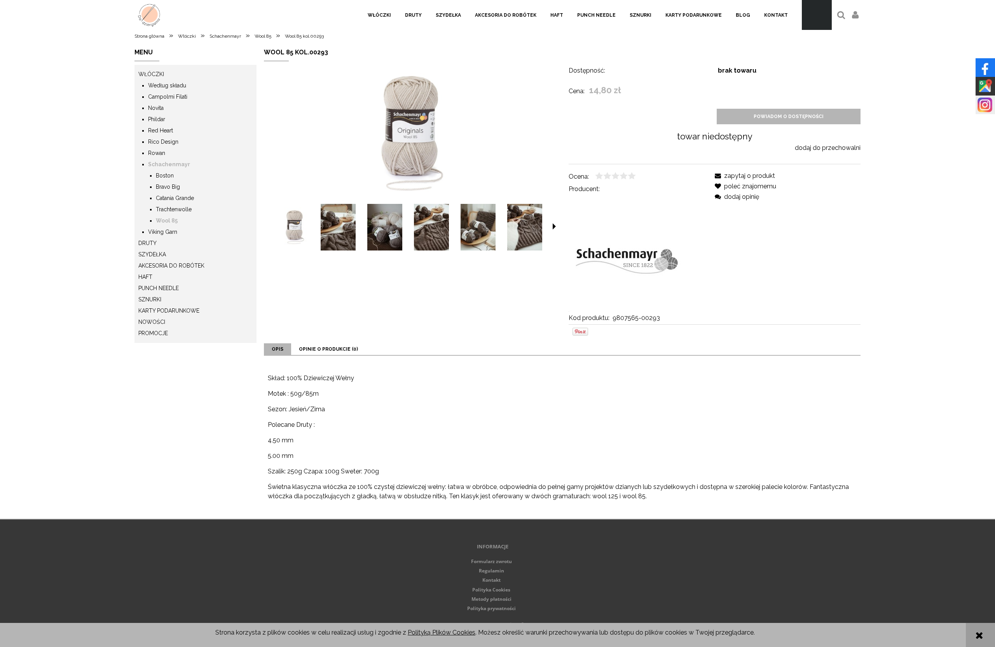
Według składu (167, 85)
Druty (147, 243)
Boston (165, 175)
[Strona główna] (149, 15)
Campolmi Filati (167, 97)
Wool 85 (167, 220)
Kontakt (491, 580)
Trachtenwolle (174, 209)
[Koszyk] (817, 15)
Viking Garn (162, 232)
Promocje (153, 333)
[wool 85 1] (338, 227)
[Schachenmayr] (627, 253)
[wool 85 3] (431, 227)
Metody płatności (491, 599)
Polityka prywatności (491, 608)
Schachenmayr (169, 164)
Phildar (156, 119)
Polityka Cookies (491, 589)
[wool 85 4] (478, 227)
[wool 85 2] (384, 227)
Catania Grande (175, 198)
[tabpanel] (562, 437)
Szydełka (152, 254)
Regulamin (491, 570)
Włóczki (151, 74)
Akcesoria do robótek (171, 266)
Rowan (156, 153)
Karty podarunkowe (168, 311)
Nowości (151, 322)
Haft (145, 277)
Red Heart (160, 130)
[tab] (277, 349)
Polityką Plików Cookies (441, 632)
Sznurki (149, 299)
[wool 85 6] (524, 227)
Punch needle (158, 288)
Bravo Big (168, 187)
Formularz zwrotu (491, 561)
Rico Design (163, 142)
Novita (156, 108)
